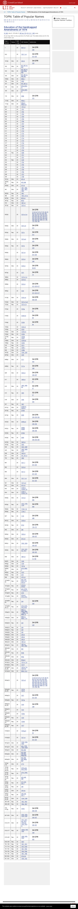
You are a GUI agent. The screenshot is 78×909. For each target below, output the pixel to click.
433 (33, 361)
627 (41, 216)
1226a (23, 714)
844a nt (23, 660)
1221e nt (23, 483)
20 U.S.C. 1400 (31, 33)
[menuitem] (23, 7)
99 (34, 268)
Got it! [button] (73, 906)
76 (40, 212)
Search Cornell (72, 2)
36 (36, 212)
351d (22, 525)
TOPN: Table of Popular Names (16, 12)
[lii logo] (9, 8)
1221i (22, 345)
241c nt (23, 485)
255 (36, 417)
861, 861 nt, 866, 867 (24, 75)
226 (43, 213)
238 (22, 627)
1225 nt (23, 259)
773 (33, 221)
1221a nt (23, 239)
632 (33, 218)
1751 (22, 157)
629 (44, 216)
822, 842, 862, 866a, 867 (24, 759)
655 (38, 219)
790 (36, 221)
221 (33, 56)
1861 (22, 193)
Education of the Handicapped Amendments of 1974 (20, 28)
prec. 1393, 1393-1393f (24, 746)
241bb (23, 410)
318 (41, 215)
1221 (22, 695)
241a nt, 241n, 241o (24, 596)
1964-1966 (24, 851)
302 (36, 215)
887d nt (23, 198)
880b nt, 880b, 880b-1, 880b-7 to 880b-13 (24, 612)
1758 (22, 177)
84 (45, 212)
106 (35, 559)
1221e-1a (23, 304)
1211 (22, 359)
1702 (22, 112)
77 (41, 212)
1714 (22, 138)
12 (33, 559)
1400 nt (23, 379)
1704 (22, 116)
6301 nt (23, 47)
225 (40, 213)
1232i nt (23, 327)
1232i (22, 329)
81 (43, 212)
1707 (22, 124)
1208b (23, 350)
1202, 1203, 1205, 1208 (24, 815)
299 (45, 213)
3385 (22, 415)
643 (46, 218)
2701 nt (23, 577)
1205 (22, 355)
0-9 (5, 20)
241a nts (23, 856)
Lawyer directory (37, 7)
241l (22, 575)
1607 (22, 841)
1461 (22, 404)
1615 (22, 572)
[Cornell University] (5, 2)
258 (33, 368)
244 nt (23, 61)
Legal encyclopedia (47, 7)
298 (33, 261)
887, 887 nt (24, 83)
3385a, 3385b (23, 428)
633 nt (23, 179)
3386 (22, 96)
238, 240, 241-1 (23, 794)
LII (4, 12)
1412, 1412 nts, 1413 (24, 550)
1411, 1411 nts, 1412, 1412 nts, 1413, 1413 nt (24, 823)
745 (46, 219)
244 (22, 601)
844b (22, 653)
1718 (22, 148)
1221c (23, 232)
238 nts (23, 790)
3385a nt (23, 422)
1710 (22, 131)
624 (33, 216)
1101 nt (23, 498)
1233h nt (23, 340)
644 (33, 219)
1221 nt (23, 252)
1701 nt (23, 107)
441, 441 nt (24, 455)
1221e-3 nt (24, 214)
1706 (22, 121)
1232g (23, 309)
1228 (22, 160)
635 (41, 218)
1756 (22, 172)
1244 (22, 563)
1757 (22, 174)
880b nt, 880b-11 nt (24, 617)
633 (36, 218)
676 (36, 299)
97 (47, 212)
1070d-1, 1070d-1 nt (24, 488)
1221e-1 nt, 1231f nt (24, 668)
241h (22, 593)
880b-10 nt (24, 671)
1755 (22, 169)
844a (22, 657)
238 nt (23, 634)
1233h (23, 343)
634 (38, 218)
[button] (74, 7)
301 (36, 825)
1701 (22, 109)
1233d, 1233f (23, 337)
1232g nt (23, 731)
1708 (22, 126)
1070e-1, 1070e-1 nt (24, 492)
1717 (22, 145)
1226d (23, 721)
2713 (22, 764)
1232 (22, 291)
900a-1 (23, 100)
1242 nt (23, 520)
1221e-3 (23, 680)
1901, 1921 (24, 844)
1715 (22, 140)
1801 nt (23, 203)
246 (22, 529)
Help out (56, 7)
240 (22, 632)
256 (38, 417)
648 (33, 518)
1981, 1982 (24, 853)
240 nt (23, 639)
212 (33, 98)
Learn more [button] (49, 906)
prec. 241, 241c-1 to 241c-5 (24, 581)
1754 (22, 167)
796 (38, 221)
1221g (23, 566)
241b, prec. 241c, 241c (24, 768)
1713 (22, 136)
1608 (22, 152)
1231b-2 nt (24, 277)
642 (44, 218)
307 (38, 215)
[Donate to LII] (60, 7)
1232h (23, 322)
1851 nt (23, 642)
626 (38, 216)
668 (41, 219)
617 (38, 286)
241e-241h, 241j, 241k (24, 606)
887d (22, 200)
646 (36, 219)
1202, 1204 (24, 543)
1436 (22, 399)
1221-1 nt (24, 54)
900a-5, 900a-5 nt (24, 103)
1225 (22, 704)
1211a (23, 366)
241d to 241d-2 (23, 585)
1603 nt (23, 442)
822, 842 (23, 750)
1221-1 (23, 462)
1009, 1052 (24, 858)
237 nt (23, 185)
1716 (22, 143)
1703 (22, 114)
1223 (22, 710)
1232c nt (23, 297)
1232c (23, 808)
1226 (22, 717)
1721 (22, 155)
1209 (22, 561)
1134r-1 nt (24, 509)
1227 (22, 725)
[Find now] (74, 8)
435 (33, 241)
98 (33, 213)
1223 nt (23, 467)
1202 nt (23, 373)
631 (46, 216)
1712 (22, 133)
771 (36, 527)
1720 (22, 150)
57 (33, 381)
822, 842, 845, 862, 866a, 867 (24, 754)
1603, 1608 (24, 447)
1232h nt (23, 315)
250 (33, 63)
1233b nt (23, 332)
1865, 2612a (24, 196)
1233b (23, 334)
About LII (23, 7)
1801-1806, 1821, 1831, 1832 (24, 189)
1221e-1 (23, 205)
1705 (22, 119)
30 (34, 212)
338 (33, 832)
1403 (22, 393)
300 (33, 215)
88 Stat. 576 (23, 33)
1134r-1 (23, 511)
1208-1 (23, 347)
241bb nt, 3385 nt (23, 407)
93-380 (6, 33)
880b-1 (23, 79)
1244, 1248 (24, 798)
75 (38, 212)
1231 (22, 272)
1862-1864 (24, 801)
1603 (22, 444)
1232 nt (23, 284)
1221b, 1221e (23, 690)
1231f (23, 665)
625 (36, 216)
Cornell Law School (15, 2)
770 (33, 527)
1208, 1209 (24, 352)
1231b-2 (23, 279)
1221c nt (23, 226)
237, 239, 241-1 (23, 782)
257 (36, 375)
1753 (22, 165)
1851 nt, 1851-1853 (24, 645)
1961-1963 (24, 849)
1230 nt (23, 266)
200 (33, 50)
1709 (22, 128)
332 (44, 215)
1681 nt (23, 556)
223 (36, 56)
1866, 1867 (24, 804)
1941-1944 (24, 846)
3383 (22, 81)
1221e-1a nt (24, 302)
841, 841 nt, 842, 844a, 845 (24, 71)
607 (46, 215)
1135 (22, 516)
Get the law (29, 7)
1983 (22, 458)
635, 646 (23, 182)
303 (33, 402)
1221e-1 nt (24, 662)
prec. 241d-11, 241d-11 (24, 589)
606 (33, 500)
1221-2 (23, 471)
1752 (22, 162)
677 (44, 219)
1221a (23, 246)
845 (22, 649)
